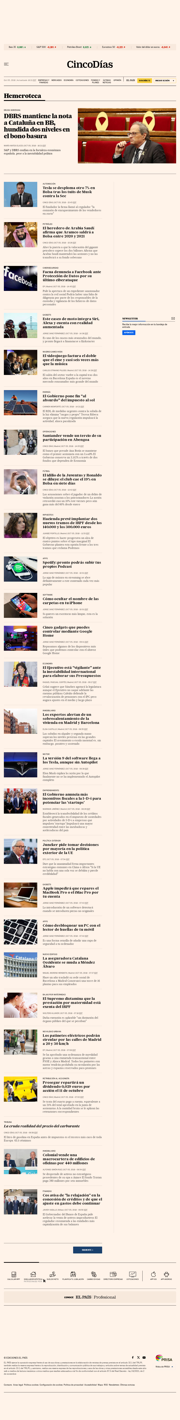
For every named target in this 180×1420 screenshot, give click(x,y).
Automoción (49, 184)
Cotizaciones (82, 80)
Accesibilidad (90, 1385)
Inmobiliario (49, 711)
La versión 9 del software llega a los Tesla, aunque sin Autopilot (71, 760)
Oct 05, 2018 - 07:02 (72, 1097)
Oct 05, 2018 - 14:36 (77, 333)
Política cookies (31, 1385)
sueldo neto (53, 1279)
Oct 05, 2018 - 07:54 (58, 859)
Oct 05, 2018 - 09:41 (77, 642)
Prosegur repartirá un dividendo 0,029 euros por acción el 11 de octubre (66, 1087)
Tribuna (8, 1122)
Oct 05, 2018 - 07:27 (87, 973)
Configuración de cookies (51, 1385)
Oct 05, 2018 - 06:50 (76, 1210)
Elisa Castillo (50, 729)
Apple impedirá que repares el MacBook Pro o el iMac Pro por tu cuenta (70, 893)
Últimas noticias (107, 81)
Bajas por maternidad (54, 995)
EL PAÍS (129, 79)
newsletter (130, 318)
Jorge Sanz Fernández (54, 333)
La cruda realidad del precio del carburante (41, 1126)
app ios (153, 1279)
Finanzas (47, 1191)
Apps (45, 559)
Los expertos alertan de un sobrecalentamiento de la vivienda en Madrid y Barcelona (71, 719)
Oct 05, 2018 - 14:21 (73, 407)
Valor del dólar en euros (148, 47)
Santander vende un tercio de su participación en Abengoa (72, 438)
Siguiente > (87, 1250)
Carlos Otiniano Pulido (54, 370)
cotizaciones (133, 1279)
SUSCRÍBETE (144, 80)
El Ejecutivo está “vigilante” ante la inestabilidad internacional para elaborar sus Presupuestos (72, 672)
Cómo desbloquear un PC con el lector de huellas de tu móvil (71, 928)
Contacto (8, 1385)
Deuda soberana (12, 110)
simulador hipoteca (33, 1279)
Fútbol (46, 471)
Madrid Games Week (53, 352)
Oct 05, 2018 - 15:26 (65, 243)
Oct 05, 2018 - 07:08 (64, 1050)
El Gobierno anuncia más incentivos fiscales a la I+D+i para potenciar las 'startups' (72, 799)
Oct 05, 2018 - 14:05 (72, 446)
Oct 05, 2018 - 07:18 (71, 1013)
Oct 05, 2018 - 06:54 (74, 1170)
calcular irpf (13, 1279)
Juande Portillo (51, 533)
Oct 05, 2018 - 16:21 (35, 146)
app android (166, 1279)
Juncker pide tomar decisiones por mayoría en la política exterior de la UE (71, 849)
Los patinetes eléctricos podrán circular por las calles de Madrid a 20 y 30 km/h (72, 1040)
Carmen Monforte (52, 407)
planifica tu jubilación (73, 1279)
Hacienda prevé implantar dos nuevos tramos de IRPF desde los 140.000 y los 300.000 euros (72, 523)
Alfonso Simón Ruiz (52, 1170)
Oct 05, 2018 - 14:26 (86, 370)
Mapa (100, 1385)
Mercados (57, 80)
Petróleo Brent (74, 47)
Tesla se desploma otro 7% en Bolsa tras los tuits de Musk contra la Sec (69, 192)
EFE (44, 859)
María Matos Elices (13, 146)
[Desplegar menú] (6, 64)
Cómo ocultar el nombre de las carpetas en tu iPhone (71, 601)
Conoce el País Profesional (90, 1297)
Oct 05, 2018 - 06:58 (26, 1133)
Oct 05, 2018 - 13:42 (65, 490)
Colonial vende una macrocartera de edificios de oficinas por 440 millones (69, 1159)
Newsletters (114, 1385)
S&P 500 (41, 47)
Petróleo (47, 224)
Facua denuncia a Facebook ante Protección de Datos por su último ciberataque (72, 276)
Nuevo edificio (50, 954)
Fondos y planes (95, 81)
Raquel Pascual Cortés (54, 682)
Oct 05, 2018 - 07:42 (77, 936)
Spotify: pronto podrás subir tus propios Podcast (72, 565)
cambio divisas (93, 1279)
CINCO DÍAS (48, 202)
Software (48, 595)
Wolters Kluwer (51, 1013)
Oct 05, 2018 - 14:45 (64, 286)
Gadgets (47, 315)
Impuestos (48, 515)
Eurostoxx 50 (108, 47)
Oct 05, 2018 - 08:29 (79, 809)
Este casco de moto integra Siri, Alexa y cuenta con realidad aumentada (71, 323)
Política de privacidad (73, 1385)
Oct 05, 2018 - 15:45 (65, 202)
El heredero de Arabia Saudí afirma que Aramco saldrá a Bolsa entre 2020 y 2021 (68, 232)
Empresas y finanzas (43, 81)
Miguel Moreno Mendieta (55, 973)
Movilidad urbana (52, 1032)
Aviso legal (18, 1385)
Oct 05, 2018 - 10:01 (77, 573)
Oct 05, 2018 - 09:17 (86, 682)
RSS (106, 1385)
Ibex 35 (12, 47)
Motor (46, 754)
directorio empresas (113, 1279)
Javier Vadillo (50, 1210)
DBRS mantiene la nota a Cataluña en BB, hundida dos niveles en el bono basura (38, 126)
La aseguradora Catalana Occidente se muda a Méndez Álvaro (69, 963)
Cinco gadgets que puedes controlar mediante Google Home (67, 632)
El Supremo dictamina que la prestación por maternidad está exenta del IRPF (72, 1003)
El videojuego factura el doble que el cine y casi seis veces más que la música (70, 360)
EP (44, 286)
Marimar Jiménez (51, 809)
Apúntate (129, 332)
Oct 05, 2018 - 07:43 (77, 903)
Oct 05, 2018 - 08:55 (76, 729)
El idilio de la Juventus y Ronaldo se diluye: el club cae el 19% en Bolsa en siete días (72, 479)
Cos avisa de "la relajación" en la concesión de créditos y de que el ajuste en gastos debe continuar (72, 1199)
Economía (68, 80)
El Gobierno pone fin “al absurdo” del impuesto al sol (69, 398)
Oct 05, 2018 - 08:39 (77, 769)
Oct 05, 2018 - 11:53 (78, 533)
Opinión (117, 80)
